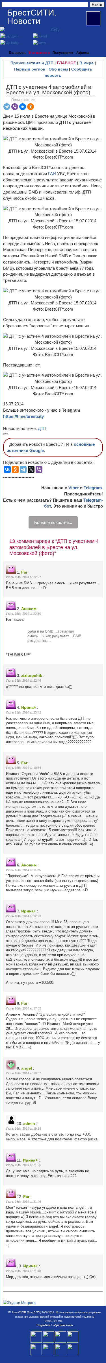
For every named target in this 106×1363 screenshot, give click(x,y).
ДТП (42, 428)
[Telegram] (6, 106)
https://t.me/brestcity (23, 416)
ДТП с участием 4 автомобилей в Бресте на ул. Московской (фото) (48, 89)
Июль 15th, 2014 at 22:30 (23, 613)
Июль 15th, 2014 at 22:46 (23, 680)
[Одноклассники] (30, 106)
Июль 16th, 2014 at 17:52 (23, 1008)
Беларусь (17, 53)
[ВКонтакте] (22, 106)
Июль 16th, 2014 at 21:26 (23, 1165)
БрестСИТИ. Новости (32, 17)
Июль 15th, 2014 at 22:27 (23, 577)
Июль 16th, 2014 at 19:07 (23, 1073)
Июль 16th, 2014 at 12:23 (23, 916)
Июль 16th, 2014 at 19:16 (23, 1128)
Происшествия (23, 100)
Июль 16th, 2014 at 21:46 (23, 1201)
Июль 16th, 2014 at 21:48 (23, 1271)
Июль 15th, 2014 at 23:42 (23, 712)
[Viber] (14, 106)
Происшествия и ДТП (31, 63)
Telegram (93, 487)
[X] (31, 469)
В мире (86, 63)
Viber (73, 487)
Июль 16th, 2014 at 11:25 (23, 870)
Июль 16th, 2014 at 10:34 (23, 767)
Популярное (63, 53)
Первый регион (29, 69)
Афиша (82, 53)
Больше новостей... (53, 522)
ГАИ (52, 173)
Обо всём (58, 69)
